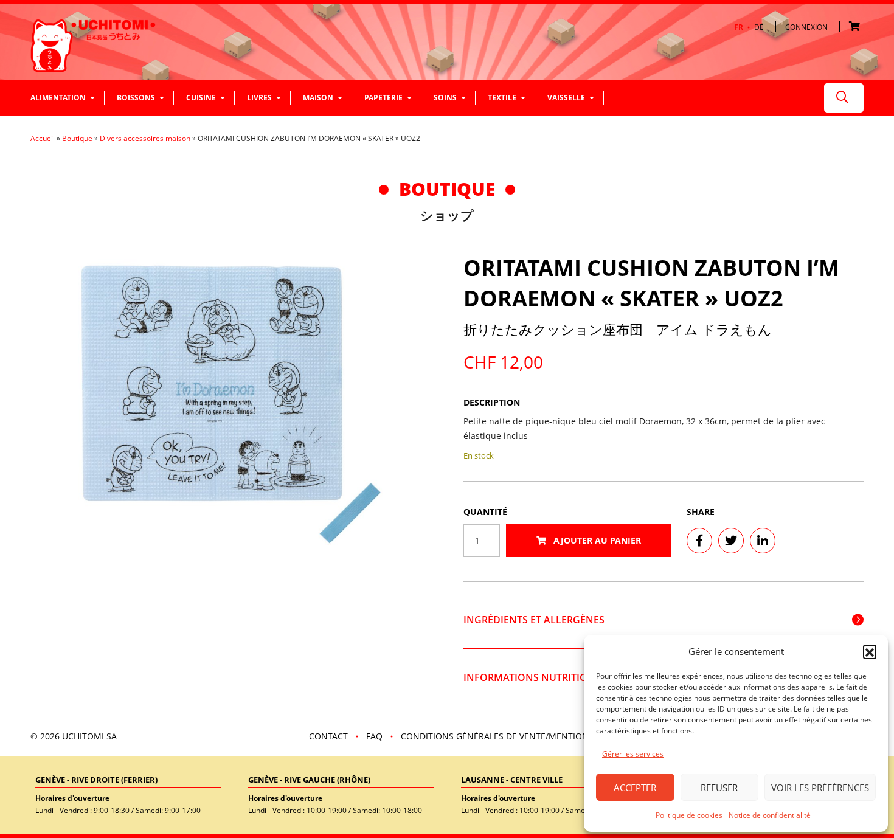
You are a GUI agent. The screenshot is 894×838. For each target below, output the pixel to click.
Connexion (806, 27)
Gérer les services (633, 754)
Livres (259, 97)
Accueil (42, 138)
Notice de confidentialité (770, 815)
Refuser (719, 787)
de (759, 27)
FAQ (374, 736)
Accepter (635, 787)
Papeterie (383, 97)
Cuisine (201, 97)
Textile (502, 97)
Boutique (77, 138)
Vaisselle (566, 97)
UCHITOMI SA (89, 736)
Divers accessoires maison (145, 138)
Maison (318, 97)
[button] (870, 651)
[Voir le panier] (856, 27)
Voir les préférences (820, 787)
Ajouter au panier (596, 540)
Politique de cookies (689, 815)
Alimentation (58, 97)
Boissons (136, 97)
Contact (328, 736)
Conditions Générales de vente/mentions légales (516, 736)
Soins (445, 97)
